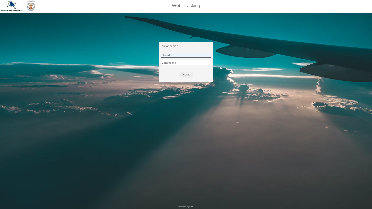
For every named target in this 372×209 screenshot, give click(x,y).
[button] (186, 75)
